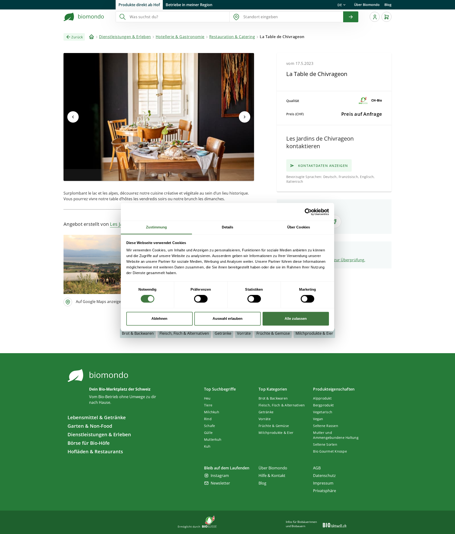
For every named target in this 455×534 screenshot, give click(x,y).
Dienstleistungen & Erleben (99, 434)
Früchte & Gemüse (273, 333)
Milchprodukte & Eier (314, 333)
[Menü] (375, 17)
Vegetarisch (322, 412)
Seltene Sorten (325, 444)
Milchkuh (211, 412)
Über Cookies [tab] (298, 227)
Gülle (208, 432)
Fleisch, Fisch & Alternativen (184, 333)
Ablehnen (159, 318)
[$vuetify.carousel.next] (244, 117)
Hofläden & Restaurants (95, 451)
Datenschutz (324, 475)
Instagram (220, 475)
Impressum (323, 483)
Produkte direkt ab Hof (139, 4)
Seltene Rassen (325, 425)
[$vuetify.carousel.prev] (73, 117)
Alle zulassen (296, 318)
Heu (207, 398)
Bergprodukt (323, 405)
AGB (317, 468)
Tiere (208, 405)
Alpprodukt (322, 398)
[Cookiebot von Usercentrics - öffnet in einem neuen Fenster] (308, 211)
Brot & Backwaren (138, 333)
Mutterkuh (212, 439)
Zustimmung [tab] (156, 227)
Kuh (207, 446)
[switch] (201, 299)
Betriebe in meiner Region (189, 4)
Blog (387, 4)
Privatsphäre (324, 490)
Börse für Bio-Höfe (89, 443)
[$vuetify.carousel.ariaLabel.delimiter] (153, 175)
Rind (208, 419)
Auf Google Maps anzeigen (99, 301)
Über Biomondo (367, 4)
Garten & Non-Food (90, 426)
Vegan (318, 419)
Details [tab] (227, 227)
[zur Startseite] (84, 17)
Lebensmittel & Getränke (97, 417)
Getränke (223, 333)
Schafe (209, 425)
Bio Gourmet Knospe (330, 451)
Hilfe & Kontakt (272, 475)
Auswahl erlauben (227, 318)
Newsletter (220, 483)
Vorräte (244, 333)
